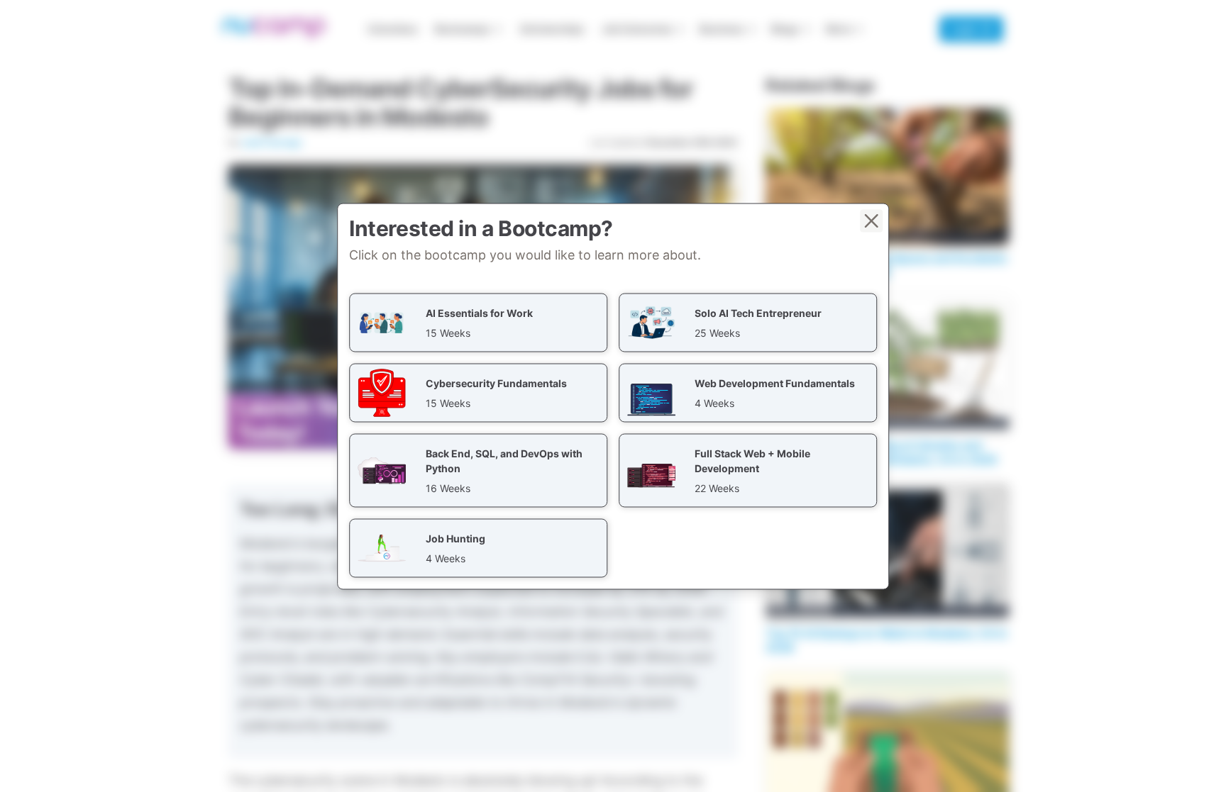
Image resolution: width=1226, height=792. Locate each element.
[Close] (871, 220)
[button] (478, 322)
